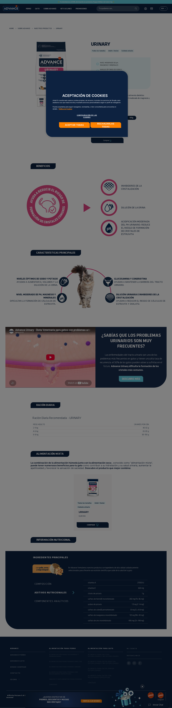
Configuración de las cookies (87, 116)
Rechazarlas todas (105, 125)
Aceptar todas (74, 125)
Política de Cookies (65, 109)
